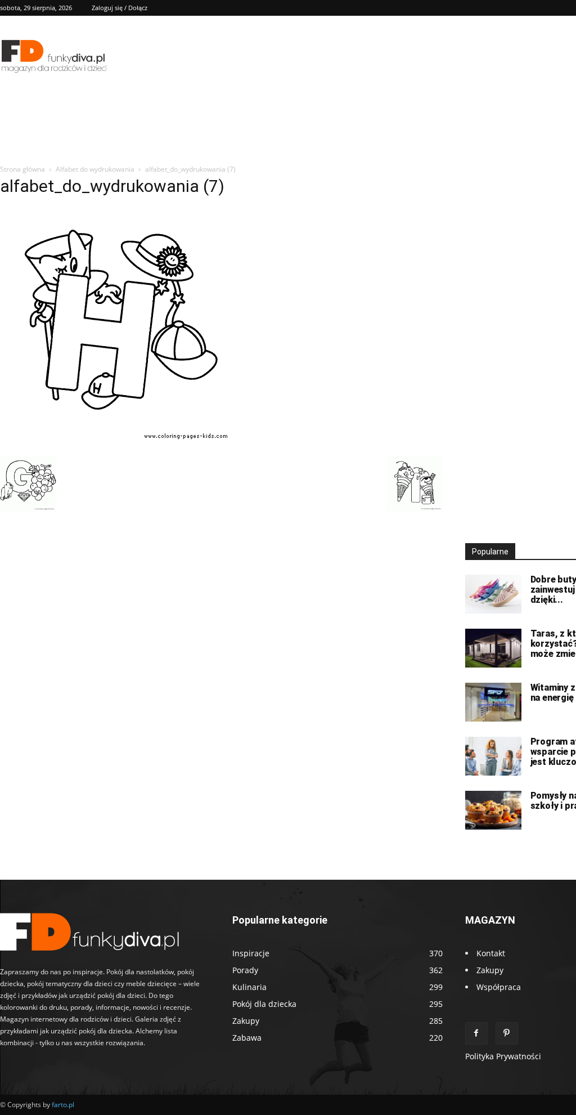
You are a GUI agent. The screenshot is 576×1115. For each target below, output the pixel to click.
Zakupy (489, 970)
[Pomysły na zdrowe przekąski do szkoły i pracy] (493, 810)
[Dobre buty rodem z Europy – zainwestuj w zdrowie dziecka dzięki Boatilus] (493, 594)
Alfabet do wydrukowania (95, 169)
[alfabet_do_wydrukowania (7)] (119, 444)
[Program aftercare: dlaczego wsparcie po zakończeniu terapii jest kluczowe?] (493, 756)
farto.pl (63, 1104)
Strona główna (22, 169)
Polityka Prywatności (503, 1056)
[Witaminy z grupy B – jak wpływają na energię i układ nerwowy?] (493, 702)
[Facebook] (476, 1033)
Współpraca (498, 987)
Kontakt (490, 953)
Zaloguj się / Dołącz (119, 7)
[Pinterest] (507, 1033)
